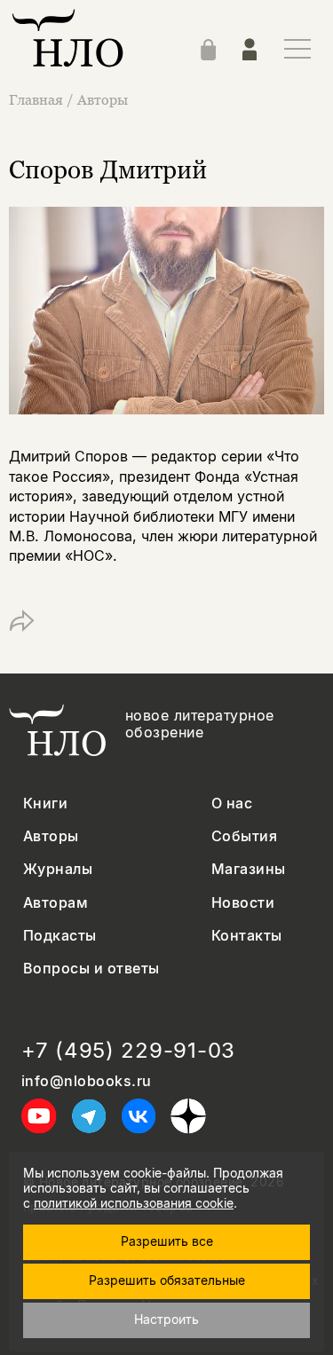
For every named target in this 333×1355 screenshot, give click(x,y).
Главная (36, 99)
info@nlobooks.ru (86, 1081)
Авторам (55, 902)
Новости (242, 902)
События (244, 836)
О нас (231, 803)
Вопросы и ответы (91, 968)
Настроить (166, 1319)
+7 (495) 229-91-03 (128, 1050)
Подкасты (60, 935)
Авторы (102, 99)
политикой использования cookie (134, 1202)
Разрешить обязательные (167, 1280)
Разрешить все (167, 1241)
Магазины (248, 869)
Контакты (246, 935)
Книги (45, 803)
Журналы (57, 869)
